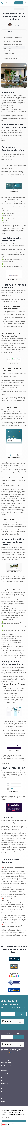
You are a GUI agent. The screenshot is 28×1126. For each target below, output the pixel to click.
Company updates (19, 9)
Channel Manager (5, 1060)
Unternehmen (4, 1083)
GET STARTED (19, 2)
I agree (14, 1121)
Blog (2, 1091)
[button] (26, 3)
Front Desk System (6, 1062)
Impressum (4, 1104)
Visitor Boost (4, 1073)
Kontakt (3, 1101)
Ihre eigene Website (6, 1065)
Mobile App (4, 1070)
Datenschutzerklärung (15, 1050)
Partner (3, 1088)
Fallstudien (4, 1086)
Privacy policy (5, 1117)
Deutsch (7, 1124)
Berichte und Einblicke (6, 1068)
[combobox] (6, 1124)
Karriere (3, 1094)
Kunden (3, 1080)
